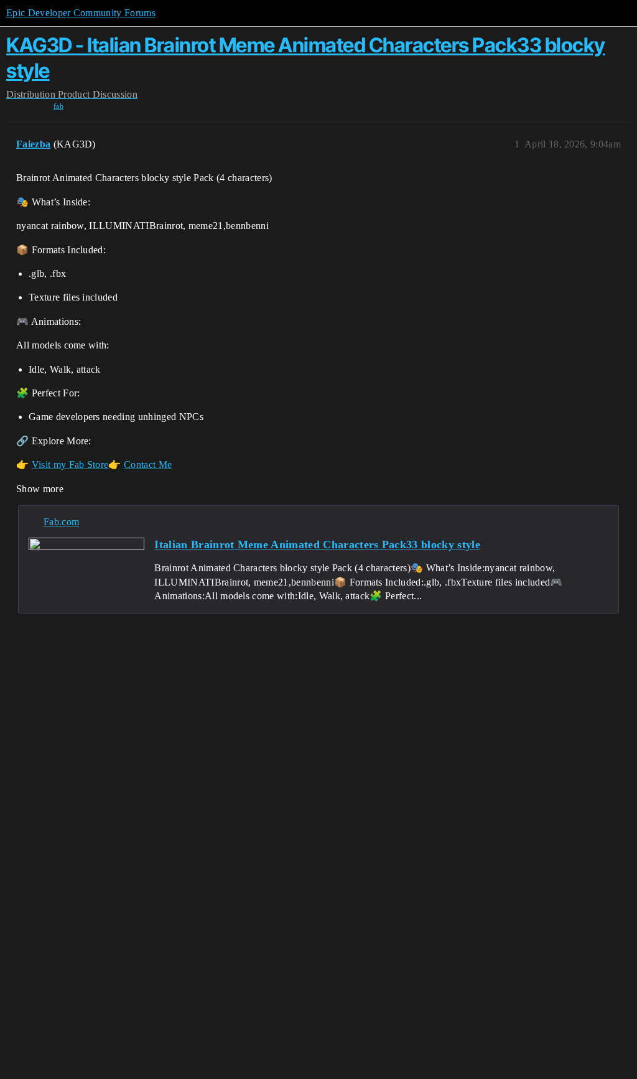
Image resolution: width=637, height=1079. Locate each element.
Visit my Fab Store (70, 464)
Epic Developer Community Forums (81, 12)
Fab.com (61, 521)
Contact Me (148, 464)
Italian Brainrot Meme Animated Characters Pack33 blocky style (317, 544)
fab (58, 106)
